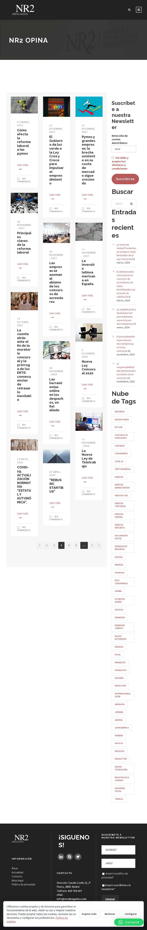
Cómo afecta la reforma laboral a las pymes (24, 141)
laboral (119, 720)
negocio (119, 743)
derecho (119, 477)
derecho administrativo (122, 486)
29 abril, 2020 (55, 473)
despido (119, 557)
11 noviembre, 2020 (89, 442)
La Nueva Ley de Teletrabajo (89, 458)
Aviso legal (17, 880)
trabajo (119, 799)
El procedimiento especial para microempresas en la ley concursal (126, 343)
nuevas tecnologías (121, 768)
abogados (120, 411)
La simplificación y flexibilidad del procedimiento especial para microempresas (126, 316)
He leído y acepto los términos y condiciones (120, 163)
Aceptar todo (89, 913)
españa (118, 591)
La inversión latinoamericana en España (88, 272)
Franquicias (121, 670)
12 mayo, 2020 (23, 461)
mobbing (119, 735)
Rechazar (110, 913)
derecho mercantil (120, 526)
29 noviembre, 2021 (24, 225)
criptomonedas (123, 469)
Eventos (119, 610)
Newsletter (121, 759)
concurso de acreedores (121, 436)
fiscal (118, 654)
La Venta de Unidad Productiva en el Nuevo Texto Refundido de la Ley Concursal (126, 252)
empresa (119, 565)
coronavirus (121, 453)
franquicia (120, 662)
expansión (120, 617)
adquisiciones (122, 419)
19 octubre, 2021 (23, 322)
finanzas (119, 647)
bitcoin (118, 427)
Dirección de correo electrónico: (120, 139)
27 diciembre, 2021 (56, 128)
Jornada (119, 712)
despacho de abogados (121, 548)
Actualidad (17, 872)
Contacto (17, 876)
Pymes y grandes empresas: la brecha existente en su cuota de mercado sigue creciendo (88, 160)
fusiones (119, 678)
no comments (24, 180)
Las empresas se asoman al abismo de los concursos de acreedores (56, 282)
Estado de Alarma (120, 600)
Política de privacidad (23, 884)
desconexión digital (121, 537)
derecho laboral (119, 515)
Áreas (15, 868)
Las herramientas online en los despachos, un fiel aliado (56, 394)
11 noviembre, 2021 (89, 252)
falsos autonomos (121, 637)
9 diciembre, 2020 (88, 353)
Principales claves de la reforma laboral (24, 242)
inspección (120, 686)
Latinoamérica (122, 727)
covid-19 (119, 461)
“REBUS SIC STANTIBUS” (56, 485)
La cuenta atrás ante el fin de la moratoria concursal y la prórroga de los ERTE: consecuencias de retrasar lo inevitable (24, 365)
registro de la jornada (122, 779)
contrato (120, 446)
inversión (119, 704)
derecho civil (121, 495)
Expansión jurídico (120, 627)
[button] (128, 922)
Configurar (131, 913)
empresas (119, 572)
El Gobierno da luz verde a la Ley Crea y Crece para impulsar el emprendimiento (56, 160)
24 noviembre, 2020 (56, 371)
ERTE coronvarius (121, 582)
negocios (119, 751)
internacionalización (123, 695)
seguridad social (120, 790)
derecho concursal (120, 505)
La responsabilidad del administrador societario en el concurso (126, 371)
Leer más (22, 165)
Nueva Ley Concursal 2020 (88, 367)
